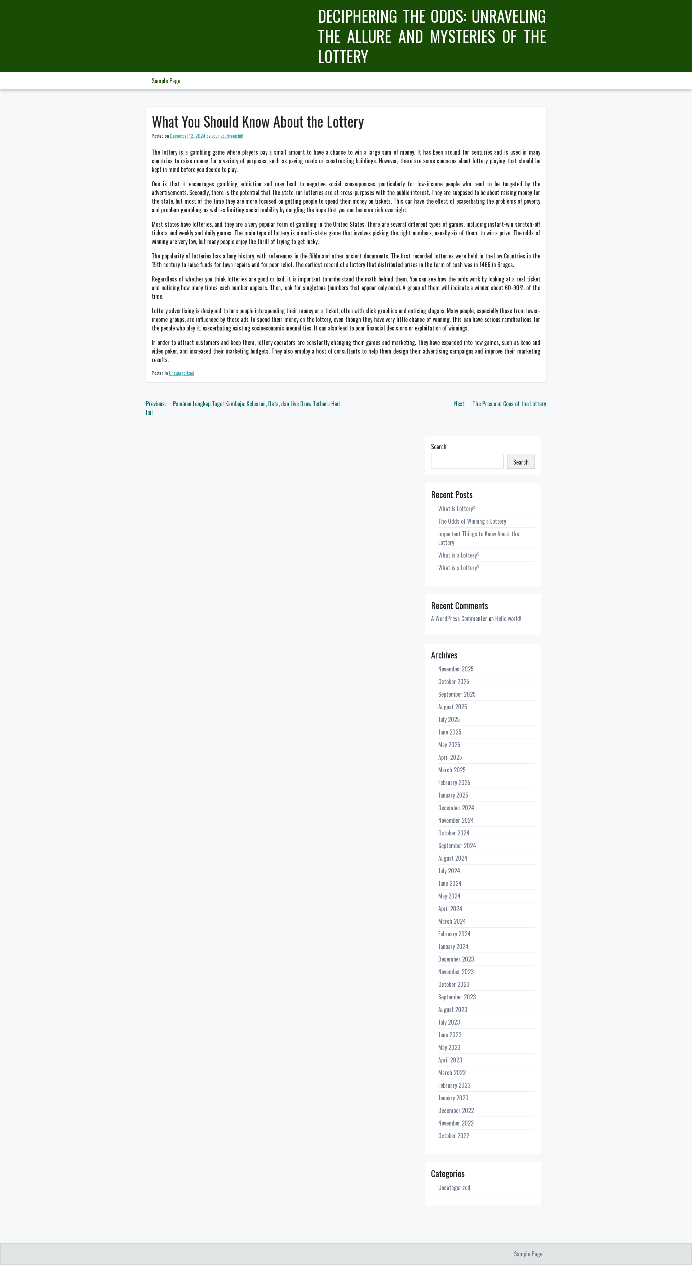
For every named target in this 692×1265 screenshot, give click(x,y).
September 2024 (457, 845)
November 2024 (456, 820)
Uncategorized (181, 373)
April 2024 (450, 908)
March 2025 (452, 769)
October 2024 (454, 833)
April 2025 (450, 757)
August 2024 (452, 858)
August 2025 (452, 706)
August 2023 (452, 1009)
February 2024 (454, 933)
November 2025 (456, 669)
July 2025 (449, 719)
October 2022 (453, 1135)
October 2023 (453, 984)
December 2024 (456, 807)
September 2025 (457, 694)
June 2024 (450, 883)
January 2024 (453, 946)
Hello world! (508, 618)
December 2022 (456, 1110)
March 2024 (452, 921)
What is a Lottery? (459, 555)
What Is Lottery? (457, 508)
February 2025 (454, 782)
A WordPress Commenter (459, 618)
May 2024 (449, 896)
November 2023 (456, 971)
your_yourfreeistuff (227, 136)
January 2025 (453, 795)
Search (439, 446)
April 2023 (450, 1060)
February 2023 (454, 1085)
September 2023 (457, 997)
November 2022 (456, 1123)
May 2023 (449, 1047)
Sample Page (166, 80)
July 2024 (449, 870)
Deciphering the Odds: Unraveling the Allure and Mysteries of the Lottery (432, 36)
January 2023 (453, 1097)
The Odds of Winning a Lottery (472, 521)
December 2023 (456, 959)
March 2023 (452, 1072)
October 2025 (453, 681)
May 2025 (449, 744)
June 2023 (449, 1034)
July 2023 (449, 1022)
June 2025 (449, 732)
